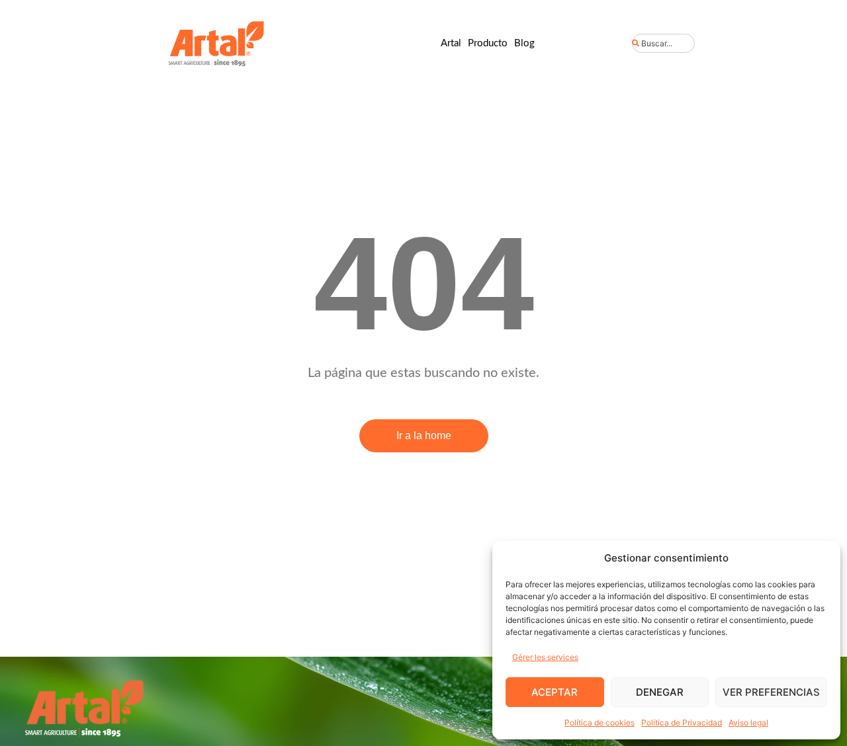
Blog (524, 43)
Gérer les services (545, 657)
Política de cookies (599, 722)
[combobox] (663, 43)
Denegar (660, 692)
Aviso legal (748, 722)
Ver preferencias (771, 692)
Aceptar (554, 692)
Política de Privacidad (681, 722)
